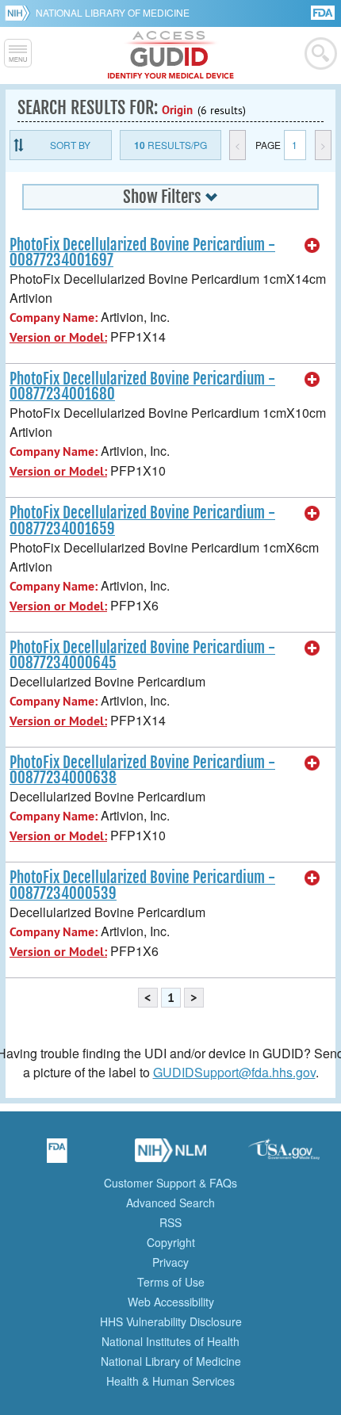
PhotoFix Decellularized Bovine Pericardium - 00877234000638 (142, 770)
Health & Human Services (170, 1381)
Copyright (171, 1242)
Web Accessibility (171, 1302)
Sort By (70, 144)
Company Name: (54, 317)
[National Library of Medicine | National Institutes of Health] (170, 1155)
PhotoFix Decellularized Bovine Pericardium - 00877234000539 (142, 885)
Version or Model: (58, 337)
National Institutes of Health (170, 1341)
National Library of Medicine (113, 12)
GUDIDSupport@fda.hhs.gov (234, 1072)
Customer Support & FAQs (170, 1183)
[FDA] (324, 11)
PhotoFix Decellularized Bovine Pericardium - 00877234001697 (142, 252)
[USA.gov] (284, 1155)
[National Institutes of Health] (20, 13)
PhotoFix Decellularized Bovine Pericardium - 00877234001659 (142, 520)
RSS (170, 1222)
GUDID (171, 55)
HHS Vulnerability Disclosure (171, 1321)
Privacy (170, 1262)
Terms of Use (171, 1282)
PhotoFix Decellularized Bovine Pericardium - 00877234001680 (142, 386)
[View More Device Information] (312, 246)
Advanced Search (170, 1202)
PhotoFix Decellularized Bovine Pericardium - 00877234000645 (142, 655)
